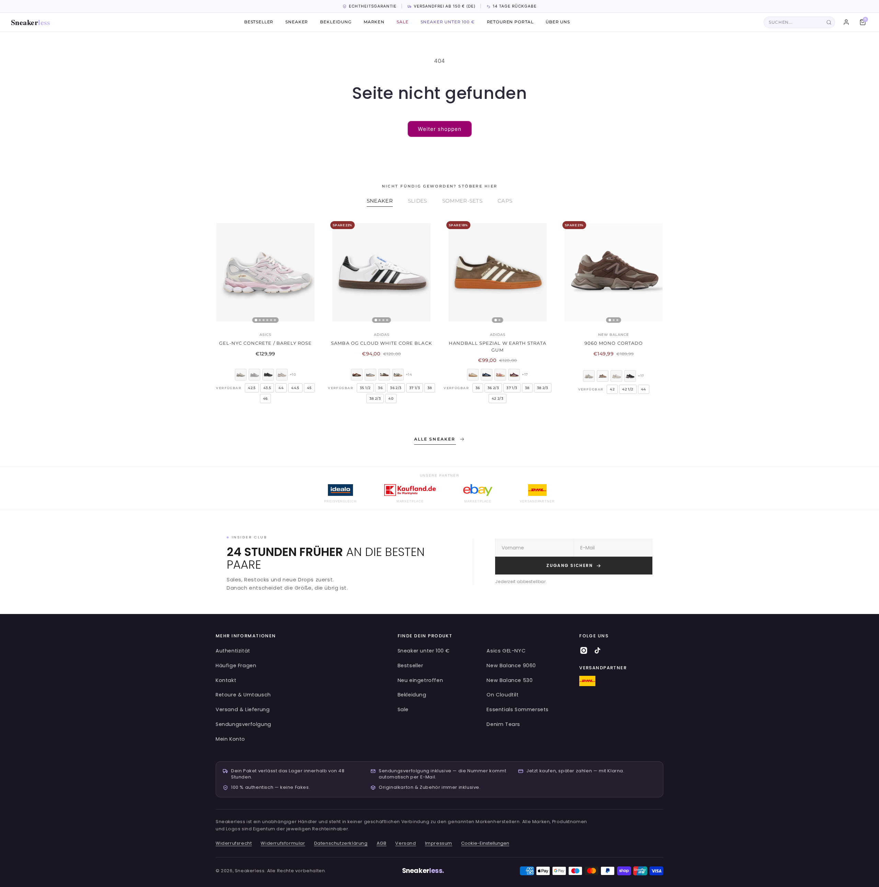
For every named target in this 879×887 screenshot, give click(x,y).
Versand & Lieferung (243, 709)
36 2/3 (395, 388)
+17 (525, 374)
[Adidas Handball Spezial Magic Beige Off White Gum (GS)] (473, 374)
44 (281, 388)
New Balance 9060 (511, 665)
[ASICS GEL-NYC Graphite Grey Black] (268, 374)
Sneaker (30, 22)
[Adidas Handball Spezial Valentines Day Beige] (500, 374)
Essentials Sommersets (518, 709)
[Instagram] (583, 650)
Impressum (438, 843)
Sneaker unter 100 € (448, 22)
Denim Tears (503, 724)
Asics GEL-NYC (506, 650)
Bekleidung (335, 22)
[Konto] (846, 22)
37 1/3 (414, 388)
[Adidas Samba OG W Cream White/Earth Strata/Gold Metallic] (384, 374)
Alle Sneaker (435, 439)
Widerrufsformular (283, 843)
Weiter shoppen (439, 129)
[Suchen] (829, 22)
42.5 (252, 388)
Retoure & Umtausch (243, 694)
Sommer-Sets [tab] (462, 200)
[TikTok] (597, 650)
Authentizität (233, 650)
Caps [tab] (505, 200)
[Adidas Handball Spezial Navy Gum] (486, 374)
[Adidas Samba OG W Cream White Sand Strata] (398, 374)
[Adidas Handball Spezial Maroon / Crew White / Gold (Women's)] (514, 374)
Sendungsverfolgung (243, 724)
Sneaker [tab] (380, 200)
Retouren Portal (510, 22)
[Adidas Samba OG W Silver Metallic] (370, 374)
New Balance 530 (510, 680)
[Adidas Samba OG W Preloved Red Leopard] (357, 374)
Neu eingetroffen (420, 680)
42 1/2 (627, 389)
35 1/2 (365, 388)
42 (612, 389)
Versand (405, 843)
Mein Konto (230, 739)
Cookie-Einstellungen (485, 843)
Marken (374, 22)
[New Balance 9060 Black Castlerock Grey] (630, 376)
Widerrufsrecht (234, 843)
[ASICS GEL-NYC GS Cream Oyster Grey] (282, 374)
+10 (293, 374)
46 (265, 398)
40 (390, 398)
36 (380, 388)
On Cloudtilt (502, 694)
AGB (382, 843)
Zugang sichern (569, 565)
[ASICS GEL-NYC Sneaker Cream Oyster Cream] (241, 374)
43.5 (267, 388)
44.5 (295, 388)
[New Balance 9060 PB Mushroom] (602, 376)
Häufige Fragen (236, 665)
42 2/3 (497, 398)
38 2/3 (375, 398)
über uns (558, 22)
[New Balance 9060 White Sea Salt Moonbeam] (589, 376)
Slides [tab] (417, 200)
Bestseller (258, 22)
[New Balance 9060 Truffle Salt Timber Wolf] (616, 376)
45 (309, 388)
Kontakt (226, 680)
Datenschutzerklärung (341, 843)
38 (429, 388)
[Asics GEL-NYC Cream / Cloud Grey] (254, 374)
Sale (402, 22)
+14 (409, 374)
